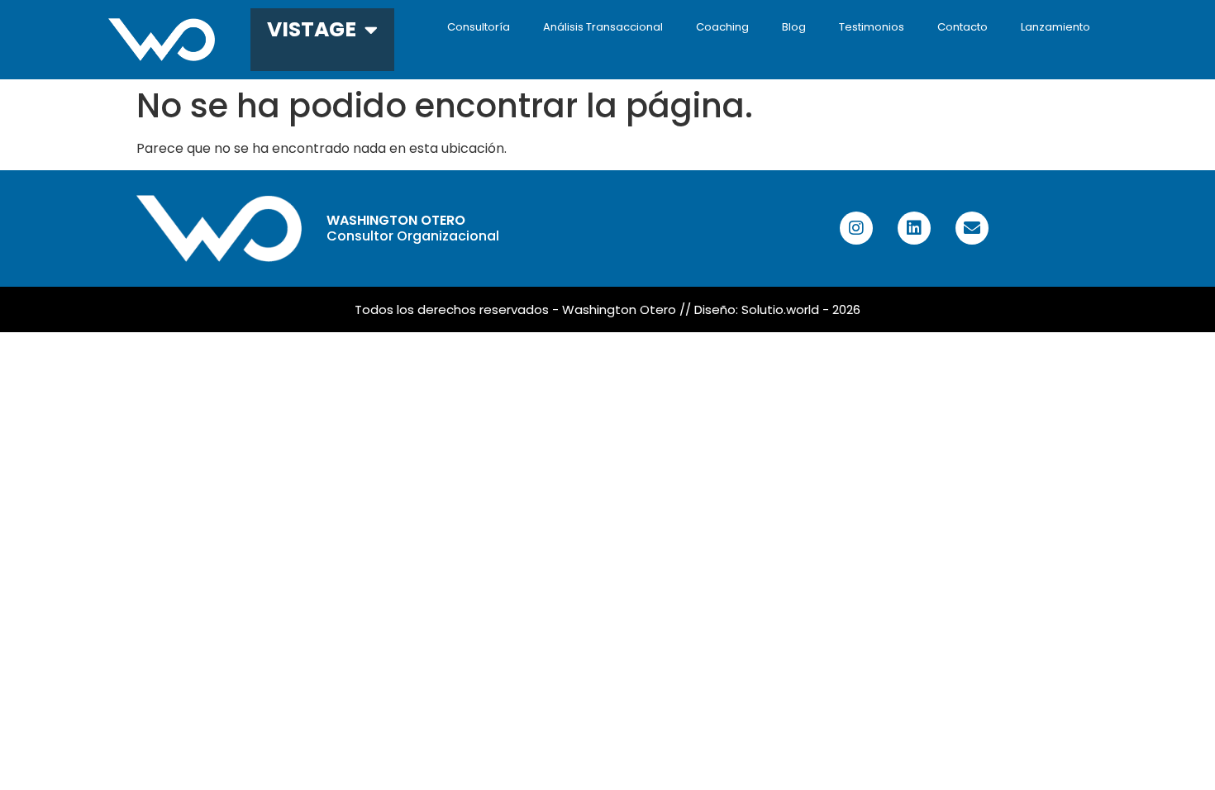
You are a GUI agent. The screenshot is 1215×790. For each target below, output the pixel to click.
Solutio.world (780, 309)
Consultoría (478, 27)
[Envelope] (972, 228)
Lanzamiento (1055, 27)
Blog (794, 27)
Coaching (722, 27)
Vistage (311, 29)
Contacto (962, 27)
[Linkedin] (914, 228)
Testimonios (871, 27)
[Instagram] (856, 228)
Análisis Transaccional (603, 27)
